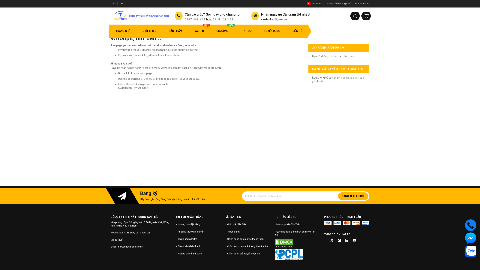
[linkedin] (346, 240)
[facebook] (325, 240)
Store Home (125, 87)
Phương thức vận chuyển (191, 231)
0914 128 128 (223, 19)
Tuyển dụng (233, 231)
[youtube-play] (354, 240)
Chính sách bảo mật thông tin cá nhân (247, 246)
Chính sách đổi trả (187, 239)
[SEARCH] (355, 16)
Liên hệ (114, 3)
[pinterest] (339, 240)
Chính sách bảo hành (189, 246)
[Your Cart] (366, 16)
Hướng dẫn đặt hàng (189, 224)
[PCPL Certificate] (289, 258)
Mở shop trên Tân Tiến (288, 224)
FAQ (123, 3)
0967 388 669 (195, 19)
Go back (123, 73)
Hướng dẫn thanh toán (190, 253)
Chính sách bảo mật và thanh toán (245, 239)
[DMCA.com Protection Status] (284, 247)
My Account (141, 87)
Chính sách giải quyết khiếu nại (243, 253)
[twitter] (332, 240)
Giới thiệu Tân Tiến (237, 224)
